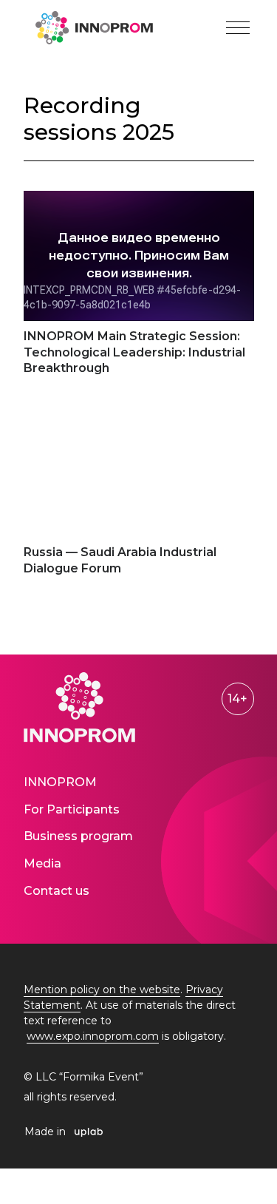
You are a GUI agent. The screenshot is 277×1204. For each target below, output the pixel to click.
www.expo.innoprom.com (93, 1036)
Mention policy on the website (102, 989)
